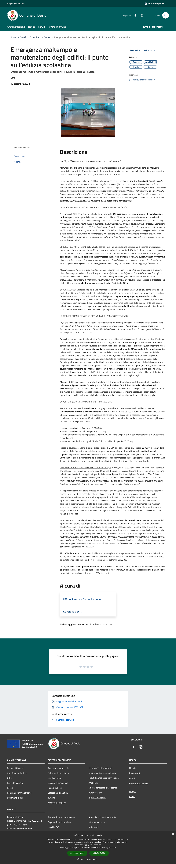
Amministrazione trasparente (102, 817)
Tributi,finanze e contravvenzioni (104, 777)
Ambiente (93, 782)
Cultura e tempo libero (58, 773)
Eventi (132, 796)
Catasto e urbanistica (58, 792)
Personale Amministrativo (19, 792)
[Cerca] (165, 15)
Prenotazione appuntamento (61, 817)
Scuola (47, 37)
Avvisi (132, 778)
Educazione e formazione (100, 768)
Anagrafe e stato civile (58, 768)
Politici (10, 787)
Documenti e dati (15, 797)
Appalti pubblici (55, 787)
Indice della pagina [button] (22, 147)
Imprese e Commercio (58, 783)
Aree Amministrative (17, 773)
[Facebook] (134, 15)
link (114, 847)
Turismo (51, 797)
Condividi (134, 50)
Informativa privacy (98, 822)
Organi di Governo (15, 768)
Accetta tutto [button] (77, 853)
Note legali (94, 827)
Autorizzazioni (95, 792)
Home (13, 37)
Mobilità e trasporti (57, 802)
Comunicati (35, 37)
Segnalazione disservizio (59, 822)
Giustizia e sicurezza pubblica (102, 772)
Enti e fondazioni (15, 783)
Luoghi (132, 791)
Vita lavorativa (54, 778)
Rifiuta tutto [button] (99, 853)
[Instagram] (141, 15)
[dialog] (88, 847)
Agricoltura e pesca (97, 797)
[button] (88, 859)
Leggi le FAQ (53, 827)
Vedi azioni (148, 50)
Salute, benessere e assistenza (103, 787)
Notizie (132, 768)
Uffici (9, 778)
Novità (23, 37)
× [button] (173, 834)
